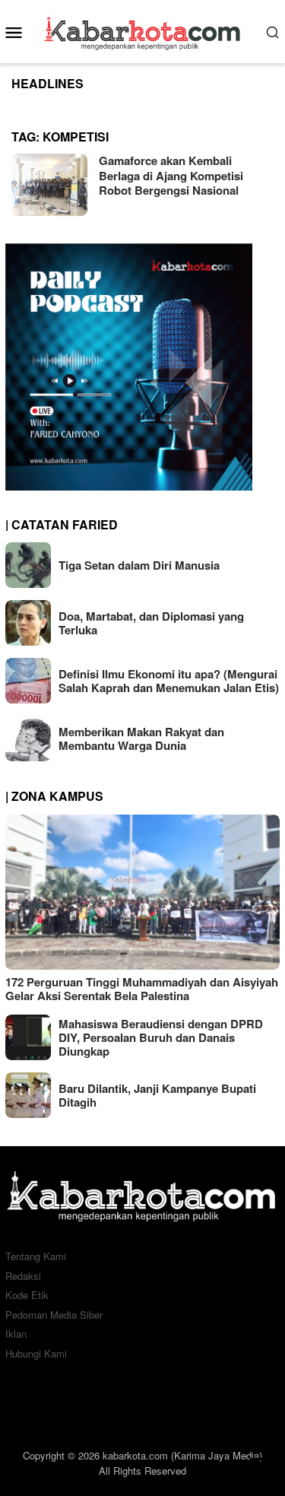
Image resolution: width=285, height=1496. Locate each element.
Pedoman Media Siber (54, 1314)
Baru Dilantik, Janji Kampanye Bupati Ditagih (157, 1095)
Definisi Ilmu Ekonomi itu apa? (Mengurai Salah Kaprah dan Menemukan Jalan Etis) (169, 680)
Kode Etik (27, 1295)
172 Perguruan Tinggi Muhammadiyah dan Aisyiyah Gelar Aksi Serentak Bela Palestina (141, 988)
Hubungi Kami (36, 1353)
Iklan (16, 1333)
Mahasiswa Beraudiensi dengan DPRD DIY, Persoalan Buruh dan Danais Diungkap (161, 1037)
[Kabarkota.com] (142, 29)
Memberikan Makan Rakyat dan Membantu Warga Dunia (141, 738)
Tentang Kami (35, 1256)
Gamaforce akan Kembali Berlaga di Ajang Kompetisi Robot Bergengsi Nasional (171, 175)
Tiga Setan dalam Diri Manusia (139, 565)
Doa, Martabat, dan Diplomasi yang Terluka (151, 623)
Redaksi (23, 1276)
